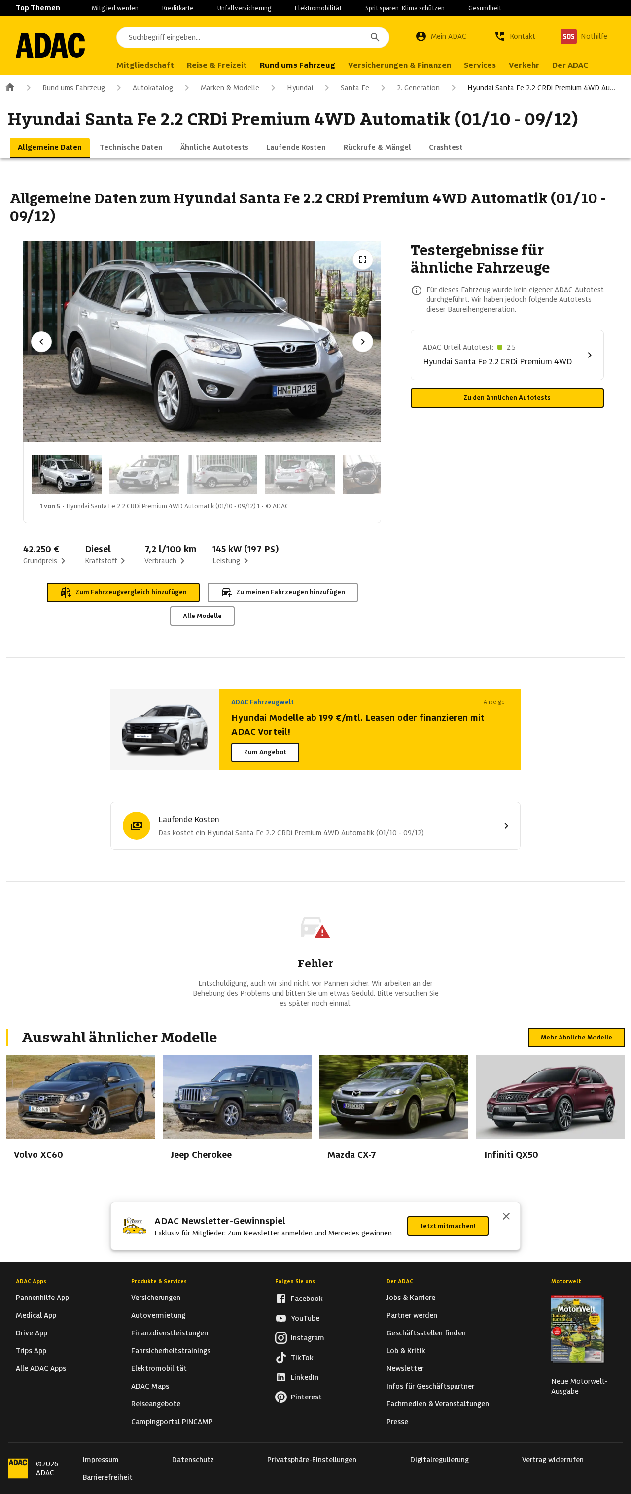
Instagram (307, 1337)
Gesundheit (484, 8)
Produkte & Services (159, 1281)
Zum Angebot (265, 752)
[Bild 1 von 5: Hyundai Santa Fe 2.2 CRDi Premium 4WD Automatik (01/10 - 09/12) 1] (67, 474)
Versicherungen (155, 1297)
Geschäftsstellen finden (426, 1333)
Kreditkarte (178, 8)
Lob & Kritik (405, 1350)
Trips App (31, 1350)
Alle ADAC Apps (41, 1368)
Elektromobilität (318, 8)
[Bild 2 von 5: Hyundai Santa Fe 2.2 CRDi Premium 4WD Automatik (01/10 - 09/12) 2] (144, 474)
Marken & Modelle (230, 87)
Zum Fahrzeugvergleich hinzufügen (131, 592)
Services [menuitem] (480, 65)
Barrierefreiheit (108, 1477)
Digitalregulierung (439, 1459)
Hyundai (300, 87)
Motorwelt (566, 1281)
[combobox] (252, 37)
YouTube (305, 1318)
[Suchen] (375, 37)
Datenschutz (193, 1459)
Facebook (307, 1298)
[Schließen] (506, 1217)
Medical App (36, 1315)
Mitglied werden (115, 8)
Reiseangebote (155, 1403)
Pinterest (306, 1397)
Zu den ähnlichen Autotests (507, 397)
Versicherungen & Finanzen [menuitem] (399, 65)
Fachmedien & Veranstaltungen (437, 1403)
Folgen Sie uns (295, 1281)
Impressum (101, 1459)
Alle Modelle (202, 616)
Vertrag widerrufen (553, 1459)
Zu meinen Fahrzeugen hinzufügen (290, 592)
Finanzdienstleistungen (169, 1333)
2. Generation (418, 87)
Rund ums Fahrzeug (73, 87)
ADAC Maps (150, 1386)
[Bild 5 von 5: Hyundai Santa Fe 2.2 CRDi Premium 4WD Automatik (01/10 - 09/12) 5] (378, 474)
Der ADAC (399, 1281)
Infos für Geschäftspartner (430, 1386)
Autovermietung (158, 1315)
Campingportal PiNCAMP (172, 1421)
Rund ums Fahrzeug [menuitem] (297, 65)
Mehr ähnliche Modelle (576, 1037)
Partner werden (411, 1315)
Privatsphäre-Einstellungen (311, 1459)
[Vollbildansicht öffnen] (362, 259)
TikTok (302, 1357)
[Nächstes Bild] (362, 341)
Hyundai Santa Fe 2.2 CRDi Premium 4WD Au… (541, 87)
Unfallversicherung (244, 8)
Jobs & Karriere (410, 1297)
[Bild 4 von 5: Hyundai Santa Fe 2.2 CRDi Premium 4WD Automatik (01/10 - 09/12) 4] (300, 474)
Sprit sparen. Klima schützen (405, 8)
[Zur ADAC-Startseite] (50, 45)
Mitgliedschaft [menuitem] (145, 65)
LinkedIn (304, 1377)
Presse (397, 1421)
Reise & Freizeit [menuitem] (217, 65)
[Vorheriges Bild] (41, 341)
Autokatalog (153, 87)
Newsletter (404, 1368)
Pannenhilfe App (42, 1297)
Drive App (31, 1333)
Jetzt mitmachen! (448, 1226)
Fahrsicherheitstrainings (170, 1350)
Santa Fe (355, 87)
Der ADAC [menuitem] (570, 65)
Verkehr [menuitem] (524, 65)
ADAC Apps (31, 1281)
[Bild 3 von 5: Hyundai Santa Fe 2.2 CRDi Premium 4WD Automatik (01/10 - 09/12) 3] (222, 474)
